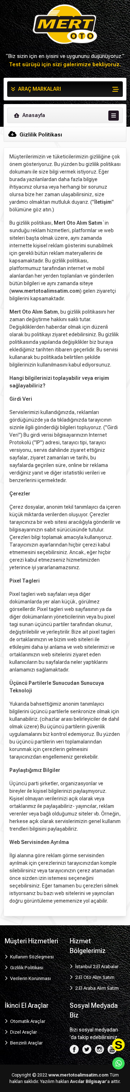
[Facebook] (74, 1049)
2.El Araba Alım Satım (96, 988)
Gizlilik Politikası (26, 967)
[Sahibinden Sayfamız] (118, 1044)
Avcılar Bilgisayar (88, 1081)
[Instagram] (99, 1049)
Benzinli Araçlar (26, 1043)
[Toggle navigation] (113, 116)
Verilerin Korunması (30, 978)
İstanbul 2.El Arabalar (96, 966)
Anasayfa (33, 115)
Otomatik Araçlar (27, 1021)
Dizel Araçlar (23, 1032)
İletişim (103, 202)
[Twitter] (86, 1049)
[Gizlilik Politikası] (65, 24)
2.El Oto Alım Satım (94, 977)
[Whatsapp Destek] (118, 1063)
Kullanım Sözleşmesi (31, 957)
